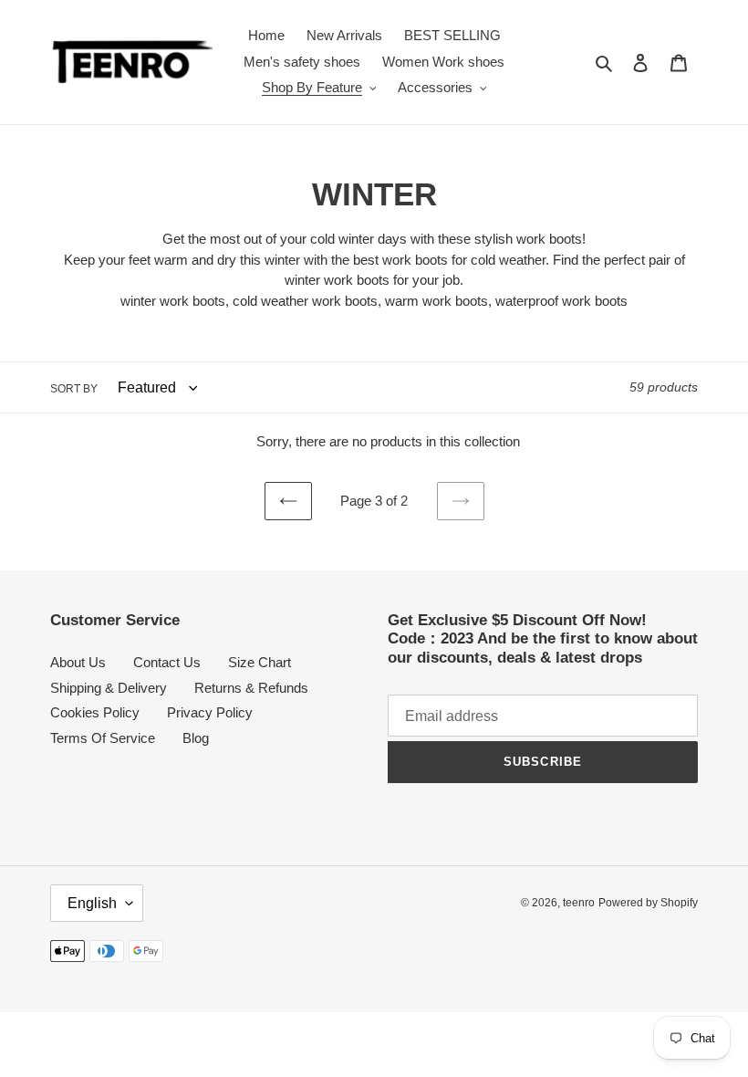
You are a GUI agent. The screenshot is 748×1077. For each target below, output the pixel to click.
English (92, 903)
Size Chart (259, 662)
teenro (579, 902)
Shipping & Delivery (108, 687)
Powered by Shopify (648, 902)
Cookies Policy (95, 712)
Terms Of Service (102, 738)
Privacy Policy (210, 712)
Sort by (74, 388)
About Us (78, 662)
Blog (195, 738)
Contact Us (167, 662)
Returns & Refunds (251, 687)
